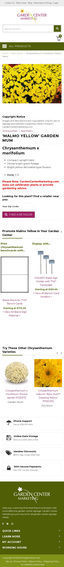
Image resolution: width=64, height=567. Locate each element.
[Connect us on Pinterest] (8, 524)
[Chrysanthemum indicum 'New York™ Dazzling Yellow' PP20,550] (48, 373)
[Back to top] (60, 561)
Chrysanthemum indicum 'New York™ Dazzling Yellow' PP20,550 (48, 396)
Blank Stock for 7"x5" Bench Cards (16, 302)
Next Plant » (27, 131)
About (9, 561)
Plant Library (17, 53)
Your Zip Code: (10, 206)
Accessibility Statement (32, 564)
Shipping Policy (51, 561)
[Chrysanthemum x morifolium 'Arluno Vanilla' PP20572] (16, 373)
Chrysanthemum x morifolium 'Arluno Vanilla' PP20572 (16, 394)
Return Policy (35, 561)
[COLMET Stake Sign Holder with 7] (48, 260)
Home (5, 53)
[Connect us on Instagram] (13, 524)
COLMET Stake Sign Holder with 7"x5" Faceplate (47, 281)
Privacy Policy (20, 561)
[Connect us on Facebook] (3, 524)
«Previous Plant (10, 131)
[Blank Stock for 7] (16, 275)
